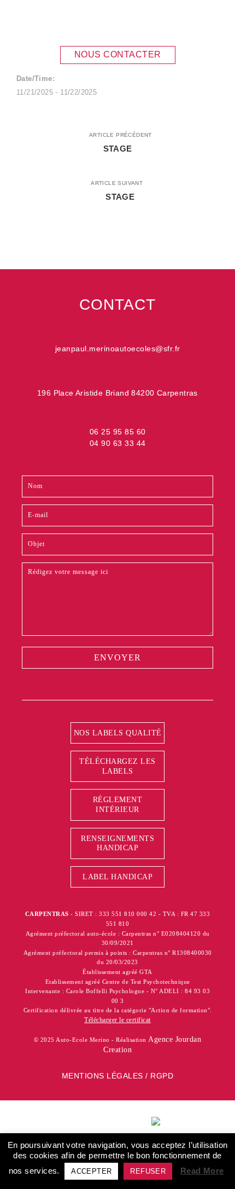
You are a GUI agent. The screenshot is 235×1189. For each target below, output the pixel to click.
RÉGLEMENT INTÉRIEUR (118, 805)
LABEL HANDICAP (117, 877)
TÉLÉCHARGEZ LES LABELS (117, 766)
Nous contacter (117, 54)
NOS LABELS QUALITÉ (118, 733)
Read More (202, 1170)
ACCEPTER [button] (91, 1171)
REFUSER (148, 1171)
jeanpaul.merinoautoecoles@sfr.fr (117, 348)
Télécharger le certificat (117, 1020)
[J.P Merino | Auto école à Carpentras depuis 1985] (68, 21)
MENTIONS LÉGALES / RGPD (118, 1075)
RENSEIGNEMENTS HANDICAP (117, 843)
